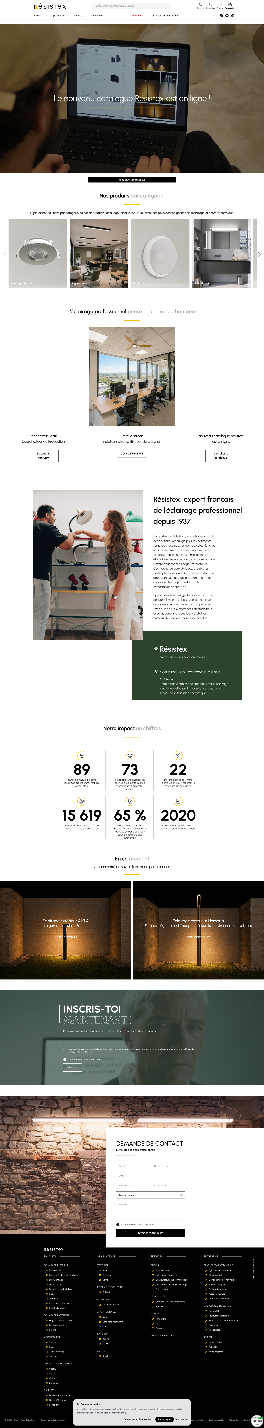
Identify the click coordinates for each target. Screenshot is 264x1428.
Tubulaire (53, 1298)
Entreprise (98, 15)
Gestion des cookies (216, 1420)
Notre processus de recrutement (224, 1320)
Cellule (52, 1378)
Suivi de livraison (163, 1270)
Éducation (107, 1275)
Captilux (53, 1369)
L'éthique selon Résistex (220, 1298)
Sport (105, 1356)
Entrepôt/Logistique (112, 1304)
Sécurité (53, 1356)
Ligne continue (56, 1284)
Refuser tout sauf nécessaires (138, 1419)
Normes (159, 1306)
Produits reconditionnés (167, 15)
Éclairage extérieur (58, 1325)
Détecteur (54, 1383)
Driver (52, 1347)
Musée (106, 1317)
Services (78, 15)
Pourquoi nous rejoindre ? (220, 1315)
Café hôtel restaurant (113, 1321)
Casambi (53, 1373)
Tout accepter (164, 1419)
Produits (38, 15)
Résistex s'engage (217, 1284)
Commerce (108, 1326)
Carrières (213, 1325)
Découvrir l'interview (43, 455)
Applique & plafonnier (59, 1303)
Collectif (106, 1292)
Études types (162, 1289)
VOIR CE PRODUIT (132, 453)
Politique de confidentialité (193, 1420)
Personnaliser (181, 1419)
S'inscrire (72, 1067)
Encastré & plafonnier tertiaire (63, 1275)
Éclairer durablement (219, 1289)
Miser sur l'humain (217, 1294)
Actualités (213, 1347)
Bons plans (54, 1405)
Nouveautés (136, 15)
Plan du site (233, 1420)
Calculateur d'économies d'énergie (172, 1284)
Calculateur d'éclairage (166, 1275)
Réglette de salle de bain (60, 1289)
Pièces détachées (57, 1400)
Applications (58, 15)
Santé (105, 1280)
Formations (161, 1319)
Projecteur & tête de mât (60, 1320)
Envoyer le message (150, 1232)
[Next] (259, 254)
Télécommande (56, 1351)
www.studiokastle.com (57, 1420)
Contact (159, 1328)
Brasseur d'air (55, 1270)
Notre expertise (216, 1351)
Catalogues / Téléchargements (170, 1301)
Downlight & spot (57, 1280)
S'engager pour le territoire (221, 1280)
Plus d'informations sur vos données (84, 1059)
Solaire (52, 1330)
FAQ (158, 1323)
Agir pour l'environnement (221, 1270)
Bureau (106, 1270)
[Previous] (4, 254)
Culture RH (214, 1311)
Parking (106, 1339)
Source (52, 1342)
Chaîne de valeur (217, 1275)
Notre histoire (215, 1342)
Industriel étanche (57, 1308)
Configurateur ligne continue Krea (171, 1280)
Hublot (52, 1294)
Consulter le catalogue (221, 455)
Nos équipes (214, 1330)
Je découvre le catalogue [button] (132, 179)
